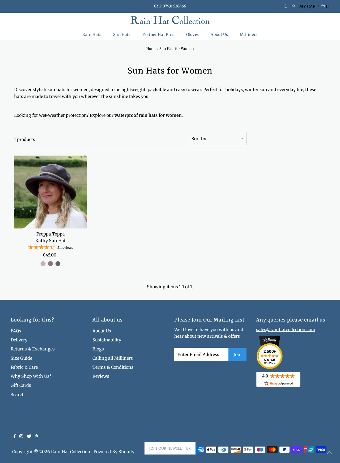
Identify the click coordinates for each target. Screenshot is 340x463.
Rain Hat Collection (70, 451)
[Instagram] (21, 436)
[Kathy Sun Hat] (50, 192)
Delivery (19, 339)
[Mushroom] (43, 263)
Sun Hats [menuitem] (122, 34)
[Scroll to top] (329, 452)
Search (18, 394)
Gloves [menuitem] (192, 34)
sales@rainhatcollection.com (285, 329)
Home (151, 48)
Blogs (98, 348)
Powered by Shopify (114, 451)
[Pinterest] (36, 436)
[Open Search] (285, 6)
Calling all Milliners (112, 358)
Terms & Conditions (112, 367)
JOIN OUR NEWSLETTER (170, 448)
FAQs (16, 330)
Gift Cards (21, 385)
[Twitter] (29, 436)
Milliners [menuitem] (249, 34)
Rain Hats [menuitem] (91, 34)
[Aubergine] (50, 263)
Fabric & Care (24, 367)
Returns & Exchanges (33, 348)
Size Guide (21, 358)
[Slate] (58, 263)
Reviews (100, 376)
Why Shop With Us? (31, 376)
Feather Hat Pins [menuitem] (158, 34)
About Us (101, 330)
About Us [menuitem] (219, 34)
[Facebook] (14, 436)
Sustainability (106, 339)
